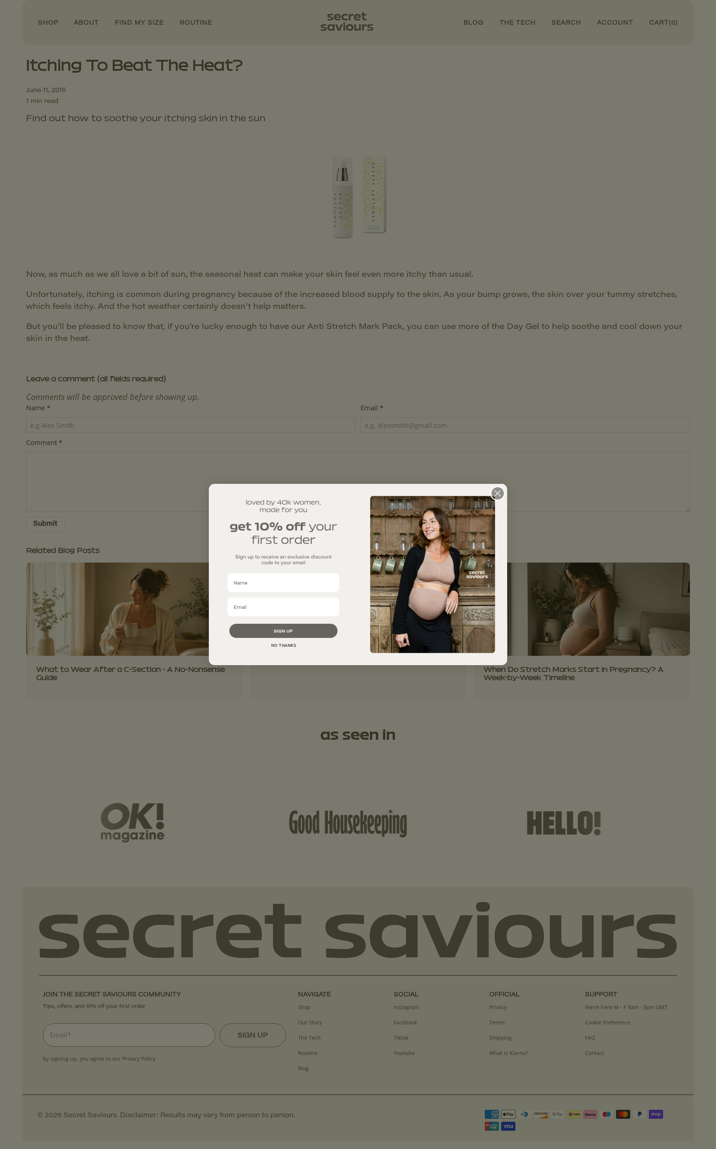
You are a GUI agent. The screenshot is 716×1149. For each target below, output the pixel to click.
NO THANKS (283, 645)
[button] (283, 631)
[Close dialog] (497, 493)
